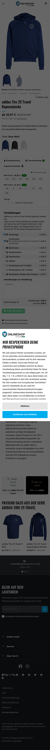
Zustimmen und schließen (25, 414)
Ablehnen (25, 406)
